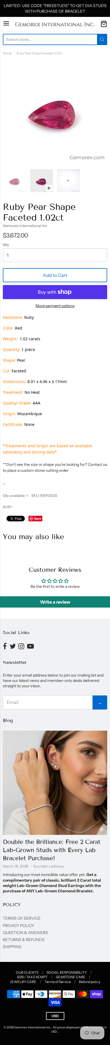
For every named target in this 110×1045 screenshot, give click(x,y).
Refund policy (89, 982)
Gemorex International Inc (25, 225)
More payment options (55, 305)
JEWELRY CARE (23, 982)
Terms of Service (58, 982)
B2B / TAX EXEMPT (32, 977)
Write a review (55, 602)
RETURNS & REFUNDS (24, 939)
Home (7, 53)
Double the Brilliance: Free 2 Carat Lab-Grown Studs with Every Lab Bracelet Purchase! (51, 850)
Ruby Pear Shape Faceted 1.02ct (39, 53)
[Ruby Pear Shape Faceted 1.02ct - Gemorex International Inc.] (15, 181)
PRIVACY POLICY (18, 925)
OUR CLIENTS (27, 972)
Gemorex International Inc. (32, 1027)
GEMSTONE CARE (70, 977)
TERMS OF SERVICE (22, 918)
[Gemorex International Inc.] (55, 24)
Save (37, 518)
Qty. (6, 245)
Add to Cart (55, 275)
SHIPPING (12, 946)
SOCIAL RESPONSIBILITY (67, 972)
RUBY (7, 507)
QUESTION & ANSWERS (25, 932)
